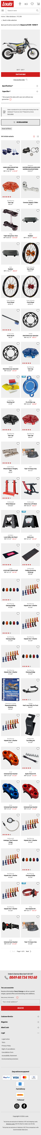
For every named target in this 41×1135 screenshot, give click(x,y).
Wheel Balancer (10, 504)
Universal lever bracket (10, 774)
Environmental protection (10, 1059)
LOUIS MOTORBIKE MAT (10, 570)
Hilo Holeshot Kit (30, 909)
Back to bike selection (10, 20)
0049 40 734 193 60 (23, 978)
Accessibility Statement (9, 1055)
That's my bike (20, 74)
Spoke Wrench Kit (30, 774)
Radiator (30, 236)
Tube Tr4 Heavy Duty (30, 468)
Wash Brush (10, 335)
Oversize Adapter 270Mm (30, 202)
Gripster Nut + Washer (30, 605)
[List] (38, 136)
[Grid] (34, 136)
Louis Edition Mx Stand (10, 537)
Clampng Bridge (10, 605)
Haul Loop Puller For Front (30, 705)
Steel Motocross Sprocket (30, 335)
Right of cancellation (8, 1049)
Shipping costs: (10, 1124)
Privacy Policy (6, 1046)
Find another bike (19, 80)
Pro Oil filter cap (30, 402)
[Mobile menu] (2, 10)
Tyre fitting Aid (30, 740)
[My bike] (26, 3)
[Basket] (38, 3)
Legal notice (6, 1039)
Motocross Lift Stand (30, 504)
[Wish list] (32, 3)
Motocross (30, 537)
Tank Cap (10, 202)
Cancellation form (7, 1052)
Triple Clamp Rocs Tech (11, 236)
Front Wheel (10, 302)
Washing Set (10, 402)
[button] (37, 10)
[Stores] (20, 3)
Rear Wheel (30, 269)
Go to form (10, 114)
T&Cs (3, 1042)
